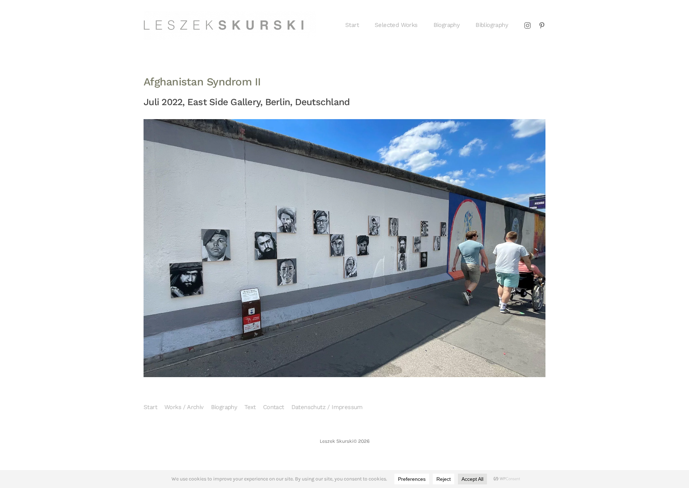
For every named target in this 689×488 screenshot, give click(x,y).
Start (352, 25)
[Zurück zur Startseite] (230, 25)
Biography (446, 25)
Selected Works (396, 25)
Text (250, 407)
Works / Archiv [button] (184, 407)
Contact (273, 407)
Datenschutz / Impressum (327, 407)
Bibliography (491, 25)
